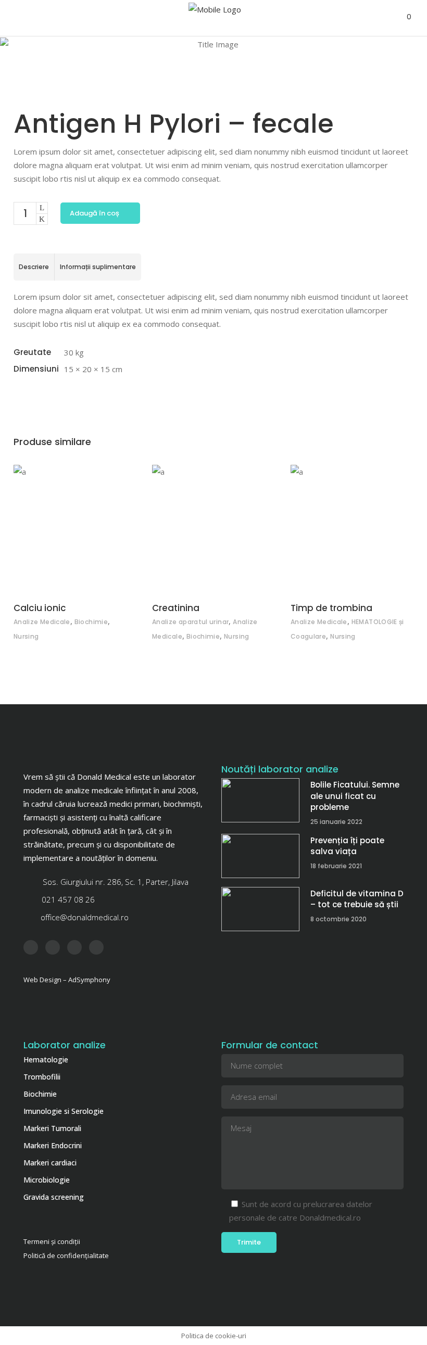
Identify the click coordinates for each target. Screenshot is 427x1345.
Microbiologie (46, 1180)
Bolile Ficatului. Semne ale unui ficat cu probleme (354, 796)
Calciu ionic (40, 608)
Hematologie (45, 1059)
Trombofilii (41, 1077)
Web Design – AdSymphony (66, 979)
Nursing (26, 636)
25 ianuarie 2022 (336, 821)
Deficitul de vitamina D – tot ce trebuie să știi (357, 899)
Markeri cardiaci (50, 1163)
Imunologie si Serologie (63, 1111)
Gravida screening (53, 1197)
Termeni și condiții (51, 1241)
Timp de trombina (331, 608)
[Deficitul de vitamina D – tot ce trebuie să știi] (260, 909)
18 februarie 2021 (336, 865)
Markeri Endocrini (52, 1145)
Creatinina (175, 608)
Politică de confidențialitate (66, 1255)
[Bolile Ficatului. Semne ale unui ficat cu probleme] (260, 800)
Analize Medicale (42, 621)
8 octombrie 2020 (338, 919)
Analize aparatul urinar (190, 621)
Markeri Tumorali (52, 1128)
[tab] (34, 267)
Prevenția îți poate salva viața (347, 846)
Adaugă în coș (94, 213)
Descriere (34, 266)
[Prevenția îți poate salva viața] (260, 856)
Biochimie (91, 621)
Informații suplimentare (98, 266)
